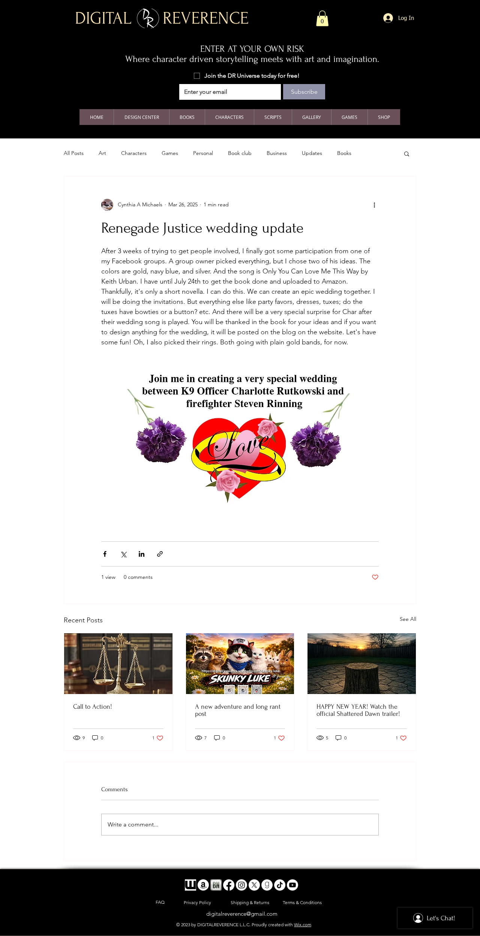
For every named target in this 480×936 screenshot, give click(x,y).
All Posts (74, 153)
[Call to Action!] (118, 663)
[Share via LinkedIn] (141, 553)
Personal (203, 153)
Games (170, 153)
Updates (312, 153)
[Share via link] (160, 553)
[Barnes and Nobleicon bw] (216, 885)
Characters (134, 153)
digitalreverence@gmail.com (242, 913)
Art (102, 153)
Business (277, 153)
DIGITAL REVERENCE (162, 18)
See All (408, 619)
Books (344, 153)
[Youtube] (292, 885)
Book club (240, 153)
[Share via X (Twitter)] (123, 553)
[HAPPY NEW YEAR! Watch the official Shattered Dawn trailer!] (362, 663)
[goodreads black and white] (267, 885)
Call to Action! (92, 706)
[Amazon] (203, 885)
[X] (254, 885)
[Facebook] (228, 885)
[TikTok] (279, 885)
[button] (322, 18)
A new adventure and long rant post (237, 710)
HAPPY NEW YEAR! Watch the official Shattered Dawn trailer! (358, 710)
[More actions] (374, 204)
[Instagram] (241, 885)
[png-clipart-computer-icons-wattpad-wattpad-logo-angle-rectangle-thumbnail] (190, 885)
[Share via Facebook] (104, 553)
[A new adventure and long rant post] (240, 663)
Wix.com (302, 924)
